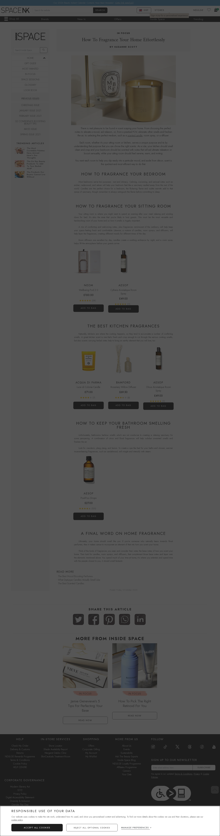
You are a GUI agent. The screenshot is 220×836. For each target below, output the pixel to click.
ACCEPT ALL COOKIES (37, 827)
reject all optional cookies (92, 827)
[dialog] (110, 821)
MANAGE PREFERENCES (135, 827)
